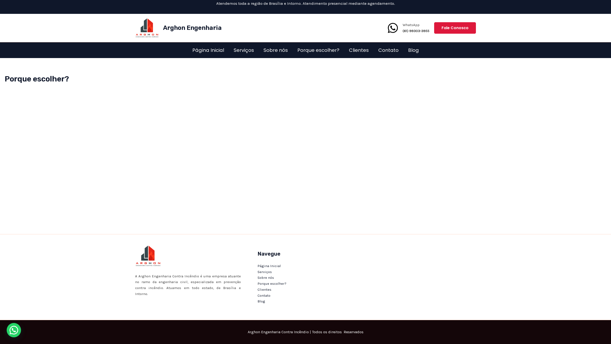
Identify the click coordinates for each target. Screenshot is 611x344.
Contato (388, 50)
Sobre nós (275, 50)
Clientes (359, 50)
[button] (455, 28)
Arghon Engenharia (192, 28)
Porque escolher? (318, 50)
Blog (413, 50)
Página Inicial (208, 50)
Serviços (244, 50)
